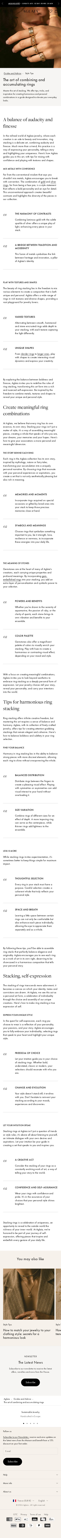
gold (43, 181)
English (41, 1500)
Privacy (24, 1514)
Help (46, 1514)
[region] (30, 1412)
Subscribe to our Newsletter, (16, 1437)
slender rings (27, 354)
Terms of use (35, 1514)
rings (5, 185)
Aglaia (7, 1399)
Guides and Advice (12, 73)
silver (53, 181)
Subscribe (31, 1382)
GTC (15, 1514)
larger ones (43, 354)
